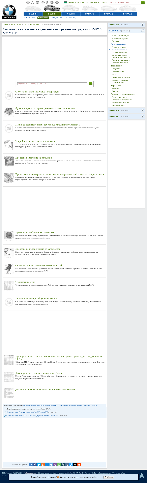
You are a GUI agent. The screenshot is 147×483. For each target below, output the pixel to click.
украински (49, 405)
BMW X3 (89, 13)
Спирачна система (118, 83)
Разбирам (109, 477)
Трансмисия (116, 66)
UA (77, 473)
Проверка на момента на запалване (33, 158)
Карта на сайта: (59, 473)
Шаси (113, 74)
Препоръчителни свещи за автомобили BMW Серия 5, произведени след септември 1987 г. (59, 357)
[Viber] (55, 464)
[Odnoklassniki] (43, 464)
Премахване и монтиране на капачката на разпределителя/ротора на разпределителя (59, 174)
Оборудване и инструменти (121, 100)
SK (92, 473)
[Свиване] (143, 31)
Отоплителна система (119, 97)
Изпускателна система (120, 63)
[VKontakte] (31, 464)
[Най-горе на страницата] (142, 475)
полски (79, 405)
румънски (72, 405)
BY (73, 473)
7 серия (71, 13)
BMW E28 (118, 110)
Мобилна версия (30, 473)
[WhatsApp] (59, 464)
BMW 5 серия (16, 24)
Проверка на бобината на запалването (35, 232)
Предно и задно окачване (121, 77)
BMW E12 (118, 116)
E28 (57, 18)
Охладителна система (119, 55)
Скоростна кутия (118, 71)
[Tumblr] (67, 464)
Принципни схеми (118, 105)
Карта (96, 2)
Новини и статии (45, 473)
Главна (5, 24)
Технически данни (25, 282)
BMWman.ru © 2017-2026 (12, 473)
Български (72, 2)
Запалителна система (119, 50)
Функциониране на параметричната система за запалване (45, 108)
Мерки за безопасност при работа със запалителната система (47, 124)
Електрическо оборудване (123, 94)
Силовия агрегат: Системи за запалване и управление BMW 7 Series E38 (36, 416)
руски (25, 405)
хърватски (64, 405)
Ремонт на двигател (119, 47)
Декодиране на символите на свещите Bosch (38, 373)
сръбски (56, 405)
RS (80, 473)
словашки (86, 405)
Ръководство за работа (120, 39)
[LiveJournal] (63, 464)
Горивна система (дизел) (120, 60)
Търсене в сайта (118, 473)
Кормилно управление (120, 80)
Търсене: (104, 2)
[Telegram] (51, 464)
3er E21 (4, 476)
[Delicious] (71, 464)
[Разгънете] (142, 25)
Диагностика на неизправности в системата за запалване (45, 389)
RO (86, 473)
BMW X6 (127, 13)
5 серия (52, 13)
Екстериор (115, 89)
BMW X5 (108, 13)
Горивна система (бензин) (121, 58)
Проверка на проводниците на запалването (37, 249)
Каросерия (116, 85)
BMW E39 (118, 25)
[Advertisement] (54, 58)
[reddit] (79, 464)
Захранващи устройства (120, 102)
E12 (71, 18)
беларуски (40, 405)
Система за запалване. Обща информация (37, 91)
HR (83, 473)
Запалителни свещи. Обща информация (36, 298)
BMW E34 (120, 31)
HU (94, 473)
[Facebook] (35, 464)
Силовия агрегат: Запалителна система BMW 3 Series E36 (31, 412)
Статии (81, 2)
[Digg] (75, 464)
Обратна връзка (104, 473)
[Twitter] (39, 464)
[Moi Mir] (47, 464)
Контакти (89, 2)
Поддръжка (116, 41)
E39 (29, 18)
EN (67, 473)
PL (89, 473)
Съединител (116, 69)
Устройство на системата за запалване (35, 141)
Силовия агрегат (35, 24)
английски (32, 405)
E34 (43, 18)
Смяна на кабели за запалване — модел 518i (38, 265)
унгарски (94, 405)
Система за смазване (119, 52)
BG (70, 473)
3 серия (33, 13)
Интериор (115, 91)
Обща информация (120, 35)
